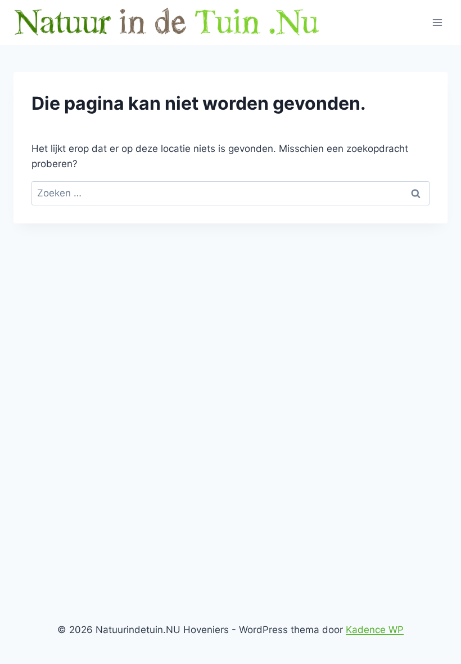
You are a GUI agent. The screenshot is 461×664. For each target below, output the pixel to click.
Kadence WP (375, 629)
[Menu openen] (437, 22)
